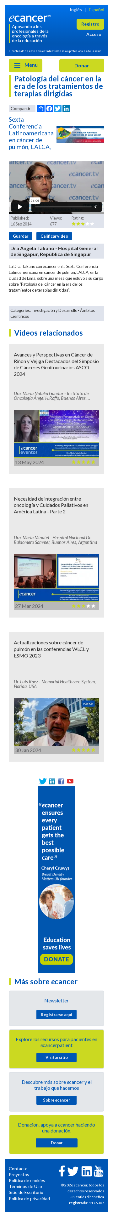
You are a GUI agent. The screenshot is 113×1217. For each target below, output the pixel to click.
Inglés (76, 9)
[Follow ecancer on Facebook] (62, 1170)
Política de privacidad (29, 1198)
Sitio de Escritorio (26, 1192)
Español (96, 9)
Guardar (20, 236)
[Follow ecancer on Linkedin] (86, 1170)
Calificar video (54, 236)
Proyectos (19, 1174)
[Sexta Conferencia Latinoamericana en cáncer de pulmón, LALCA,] (80, 134)
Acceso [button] (93, 34)
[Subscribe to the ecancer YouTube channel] (98, 1170)
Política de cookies (27, 1180)
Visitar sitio (57, 1057)
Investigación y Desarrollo (54, 310)
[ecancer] (31, 17)
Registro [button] (90, 24)
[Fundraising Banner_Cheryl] (56, 878)
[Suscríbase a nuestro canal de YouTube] (70, 781)
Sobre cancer (56, 1100)
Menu (31, 65)
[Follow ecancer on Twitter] (73, 1170)
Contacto (18, 1168)
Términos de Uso (25, 1186)
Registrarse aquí (56, 1014)
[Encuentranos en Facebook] (61, 781)
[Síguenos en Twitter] (43, 781)
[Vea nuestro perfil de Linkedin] (52, 781)
